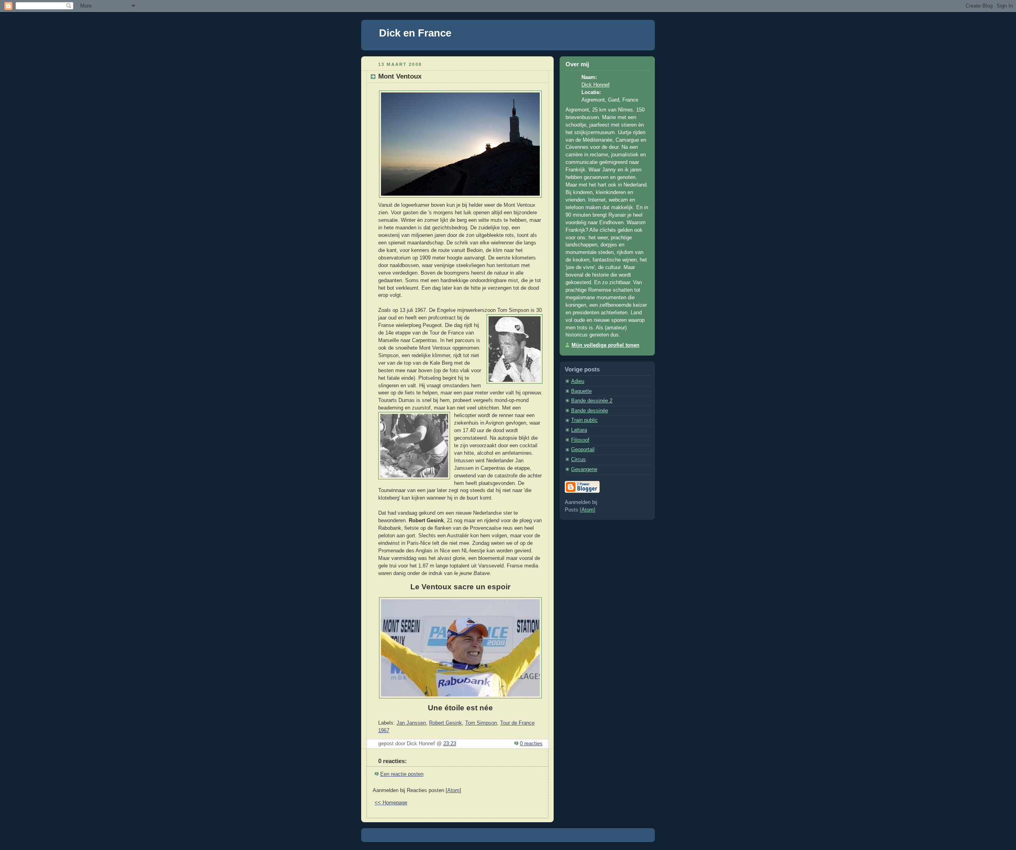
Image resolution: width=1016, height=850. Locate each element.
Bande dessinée (589, 410)
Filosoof (580, 440)
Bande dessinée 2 (591, 401)
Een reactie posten (401, 774)
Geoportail (583, 449)
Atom (453, 790)
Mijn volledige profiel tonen (605, 345)
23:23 (449, 743)
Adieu (577, 381)
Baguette (581, 391)
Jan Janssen (411, 723)
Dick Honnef (595, 85)
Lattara (579, 430)
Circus (578, 459)
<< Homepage (391, 803)
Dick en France (415, 33)
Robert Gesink (445, 723)
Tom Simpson (481, 723)
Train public (584, 420)
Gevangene (584, 469)
